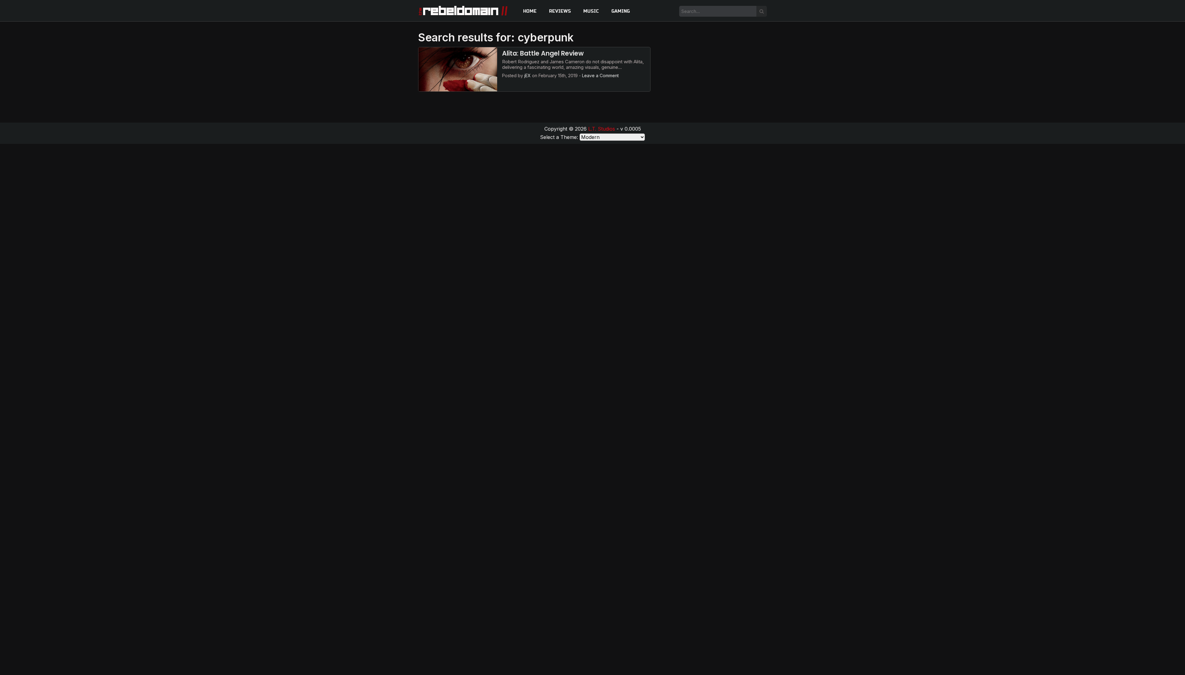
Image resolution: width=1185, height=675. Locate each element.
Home (530, 11)
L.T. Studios (601, 129)
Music (591, 11)
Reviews (560, 11)
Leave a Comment (600, 75)
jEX (527, 75)
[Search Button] (761, 11)
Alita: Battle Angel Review (543, 53)
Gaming (620, 11)
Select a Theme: (559, 137)
